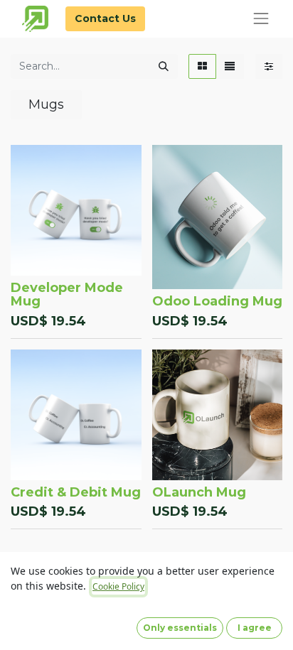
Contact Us (105, 18)
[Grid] (202, 66)
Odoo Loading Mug (217, 301)
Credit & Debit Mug (76, 492)
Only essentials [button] (180, 627)
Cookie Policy (118, 586)
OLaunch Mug (199, 492)
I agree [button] (255, 627)
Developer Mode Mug (67, 295)
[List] (229, 66)
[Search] (163, 66)
